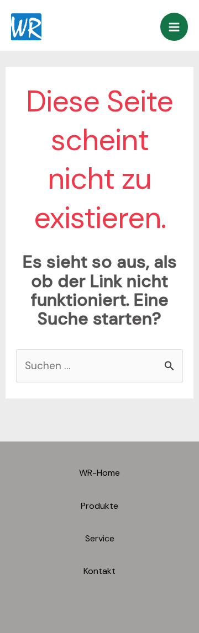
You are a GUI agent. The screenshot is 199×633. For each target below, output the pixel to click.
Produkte (99, 506)
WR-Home (99, 472)
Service (99, 538)
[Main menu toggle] (174, 27)
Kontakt (99, 571)
